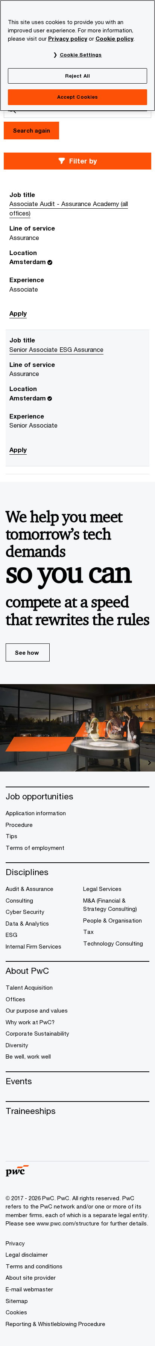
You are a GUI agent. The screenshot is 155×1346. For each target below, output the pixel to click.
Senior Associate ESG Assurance (56, 349)
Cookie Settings (81, 55)
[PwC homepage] (17, 1174)
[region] (77, 55)
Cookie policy (115, 38)
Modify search (77, 161)
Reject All (77, 76)
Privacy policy (67, 38)
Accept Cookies (77, 97)
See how (27, 652)
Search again (31, 130)
